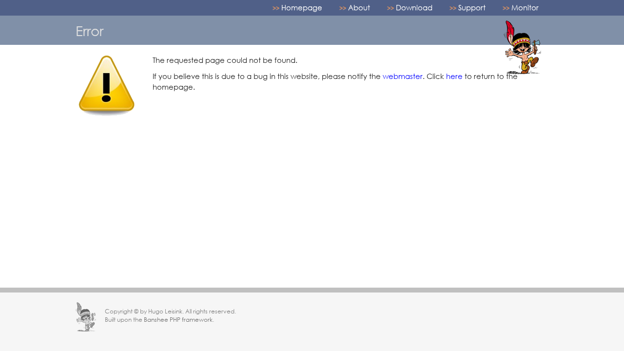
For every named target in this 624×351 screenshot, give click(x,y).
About (359, 7)
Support (472, 7)
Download (414, 7)
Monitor (525, 7)
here (454, 76)
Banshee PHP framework (178, 319)
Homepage (301, 7)
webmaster (403, 76)
